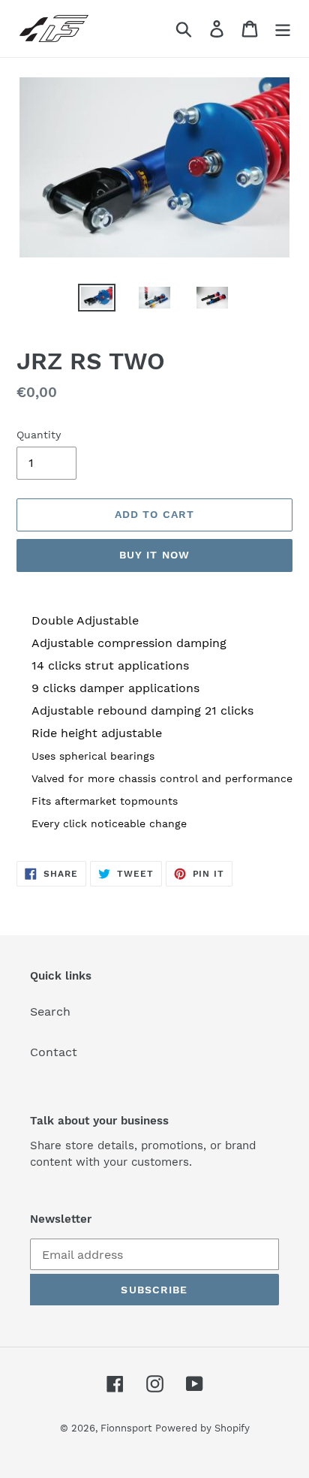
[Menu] (282, 29)
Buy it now (154, 555)
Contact (53, 1052)
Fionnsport (126, 1428)
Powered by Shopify (202, 1428)
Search (50, 1011)
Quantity (38, 435)
